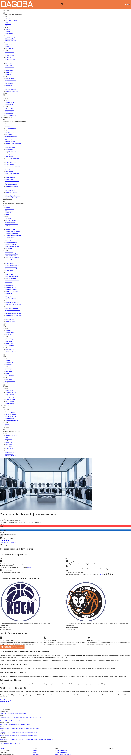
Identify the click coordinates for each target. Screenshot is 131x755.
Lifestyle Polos (9, 83)
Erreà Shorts (8, 341)
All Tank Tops (9, 33)
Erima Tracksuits (10, 403)
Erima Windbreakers (11, 289)
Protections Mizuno (10, 418)
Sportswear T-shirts (10, 80)
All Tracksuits (9, 390)
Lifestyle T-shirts (9, 78)
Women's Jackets (10, 229)
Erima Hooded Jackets (11, 287)
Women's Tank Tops (10, 40)
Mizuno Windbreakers (11, 267)
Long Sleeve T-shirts (11, 20)
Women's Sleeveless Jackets (13, 235)
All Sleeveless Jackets (11, 224)
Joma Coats (8, 259)
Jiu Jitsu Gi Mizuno (10, 414)
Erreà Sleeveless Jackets (12, 280)
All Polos (7, 31)
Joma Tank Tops (9, 52)
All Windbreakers (10, 222)
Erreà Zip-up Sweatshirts (12, 173)
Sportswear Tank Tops (11, 91)
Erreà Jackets (9, 274)
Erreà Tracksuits (9, 401)
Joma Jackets (9, 252)
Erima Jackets (9, 285)
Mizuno (7, 424)
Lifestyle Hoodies (10, 190)
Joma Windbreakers (10, 255)
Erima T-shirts (9, 70)
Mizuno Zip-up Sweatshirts (12, 166)
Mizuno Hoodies (9, 164)
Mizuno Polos (9, 57)
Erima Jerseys (9, 113)
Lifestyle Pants (9, 379)
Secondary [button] (3, 530)
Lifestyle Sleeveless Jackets (13, 313)
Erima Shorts (9, 343)
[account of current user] (125, 4)
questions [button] (8, 564)
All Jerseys (8, 100)
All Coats (7, 226)
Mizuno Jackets (9, 263)
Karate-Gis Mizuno (10, 416)
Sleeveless (8, 212)
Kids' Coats (8, 248)
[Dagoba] (17, 4)
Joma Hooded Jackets (11, 254)
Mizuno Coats (9, 270)
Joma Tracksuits (9, 398)
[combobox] (128, 4)
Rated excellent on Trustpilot (7, 542)
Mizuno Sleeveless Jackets (12, 269)
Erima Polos (8, 72)
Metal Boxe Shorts (10, 345)
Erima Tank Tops (10, 74)
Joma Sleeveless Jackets (12, 257)
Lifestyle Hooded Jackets (12, 302)
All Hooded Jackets (10, 220)
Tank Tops (8, 24)
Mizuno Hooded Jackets (12, 265)
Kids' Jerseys (9, 104)
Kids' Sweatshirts (10, 147)
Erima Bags (8, 442)
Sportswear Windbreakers (12, 310)
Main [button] (1, 526)
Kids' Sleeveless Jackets (12, 246)
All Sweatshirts (9, 132)
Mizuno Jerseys (9, 110)
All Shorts (8, 330)
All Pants (7, 360)
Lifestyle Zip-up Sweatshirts (12, 196)
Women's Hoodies (10, 141)
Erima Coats (8, 293)
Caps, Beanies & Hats (11, 435)
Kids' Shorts (8, 334)
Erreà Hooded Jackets (11, 276)
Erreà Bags (8, 444)
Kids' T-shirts (8, 44)
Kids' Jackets (9, 241)
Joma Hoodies (9, 156)
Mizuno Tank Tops (10, 59)
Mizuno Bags (9, 448)
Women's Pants (9, 362)
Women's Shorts (9, 332)
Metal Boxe (8, 426)
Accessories (8, 439)
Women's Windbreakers (11, 233)
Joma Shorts (8, 338)
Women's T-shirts (10, 37)
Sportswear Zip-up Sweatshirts (13, 198)
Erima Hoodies (9, 179)
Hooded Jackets (9, 209)
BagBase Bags (9, 452)
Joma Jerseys (9, 108)
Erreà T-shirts (9, 63)
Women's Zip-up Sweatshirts (13, 143)
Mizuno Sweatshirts (10, 162)
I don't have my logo (5, 534)
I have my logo (12, 534)
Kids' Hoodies (9, 149)
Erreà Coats (8, 282)
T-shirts (7, 18)
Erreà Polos (8, 65)
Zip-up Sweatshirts (10, 128)
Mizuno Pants (9, 370)
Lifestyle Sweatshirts (11, 184)
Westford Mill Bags (10, 455)
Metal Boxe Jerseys (10, 115)
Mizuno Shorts (9, 340)
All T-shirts (8, 29)
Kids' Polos (8, 46)
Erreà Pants (8, 371)
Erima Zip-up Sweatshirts (12, 181)
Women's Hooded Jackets (12, 231)
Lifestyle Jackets (9, 297)
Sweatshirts (8, 125)
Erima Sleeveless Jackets (12, 291)
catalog (29, 567)
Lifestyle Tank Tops (10, 89)
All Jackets (8, 218)
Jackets (7, 207)
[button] (65, 520)
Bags (6, 437)
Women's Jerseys (10, 102)
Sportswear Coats (10, 321)
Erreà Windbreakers (10, 278)
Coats (7, 214)
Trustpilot (101, 574)
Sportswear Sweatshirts (11, 186)
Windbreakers (9, 211)
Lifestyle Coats (9, 319)
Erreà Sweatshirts (10, 169)
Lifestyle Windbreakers (11, 308)
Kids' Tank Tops (9, 48)
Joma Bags (8, 446)
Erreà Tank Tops (9, 67)
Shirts (7, 26)
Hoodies (7, 126)
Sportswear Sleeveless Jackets (13, 315)
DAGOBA (2, 748)
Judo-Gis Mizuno (10, 412)
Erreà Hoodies (9, 171)
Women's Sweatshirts (11, 140)
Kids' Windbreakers (10, 244)
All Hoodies (8, 134)
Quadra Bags (9, 454)
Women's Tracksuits (10, 392)
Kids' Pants (8, 364)
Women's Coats (9, 237)
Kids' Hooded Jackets (11, 242)
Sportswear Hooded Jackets (13, 304)
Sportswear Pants (10, 381)
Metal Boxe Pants (10, 375)
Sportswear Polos (10, 85)
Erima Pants (8, 373)
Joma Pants (8, 368)
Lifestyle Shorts (9, 349)
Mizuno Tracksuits (10, 399)
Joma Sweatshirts (10, 154)
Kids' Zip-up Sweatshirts (12, 151)
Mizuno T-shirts (9, 55)
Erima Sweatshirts (10, 177)
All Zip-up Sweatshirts (11, 136)
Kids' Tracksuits (9, 394)
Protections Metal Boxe (11, 420)
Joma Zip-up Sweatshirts (12, 158)
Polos (7, 22)
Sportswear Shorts (10, 351)
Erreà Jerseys (9, 111)
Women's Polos (9, 39)
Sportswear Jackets (10, 298)
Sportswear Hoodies (11, 192)
